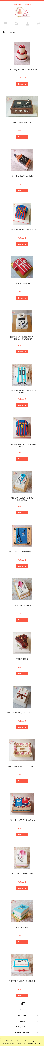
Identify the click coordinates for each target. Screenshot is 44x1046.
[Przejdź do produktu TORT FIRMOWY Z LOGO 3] (22, 804)
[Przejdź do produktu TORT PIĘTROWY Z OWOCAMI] (22, 53)
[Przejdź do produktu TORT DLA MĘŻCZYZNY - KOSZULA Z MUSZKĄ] (22, 321)
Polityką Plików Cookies (8, 1041)
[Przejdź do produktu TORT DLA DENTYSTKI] (22, 858)
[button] (5, 23)
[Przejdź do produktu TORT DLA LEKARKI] (22, 589)
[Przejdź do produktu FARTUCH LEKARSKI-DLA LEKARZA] (22, 482)
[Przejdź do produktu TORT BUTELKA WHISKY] (22, 160)
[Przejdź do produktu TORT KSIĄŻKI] (22, 911)
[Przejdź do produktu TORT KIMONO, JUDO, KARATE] (22, 697)
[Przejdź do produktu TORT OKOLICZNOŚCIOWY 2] (22, 750)
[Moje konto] (27, 23)
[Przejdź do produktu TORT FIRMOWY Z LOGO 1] (22, 965)
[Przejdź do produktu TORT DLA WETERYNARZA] (22, 536)
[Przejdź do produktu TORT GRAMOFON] (22, 106)
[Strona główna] (22, 12)
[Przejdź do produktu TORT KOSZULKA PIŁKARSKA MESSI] (22, 375)
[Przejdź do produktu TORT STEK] (22, 643)
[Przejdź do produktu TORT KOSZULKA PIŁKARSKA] (22, 214)
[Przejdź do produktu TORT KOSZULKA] (22, 267)
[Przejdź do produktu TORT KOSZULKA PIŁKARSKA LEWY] (22, 428)
